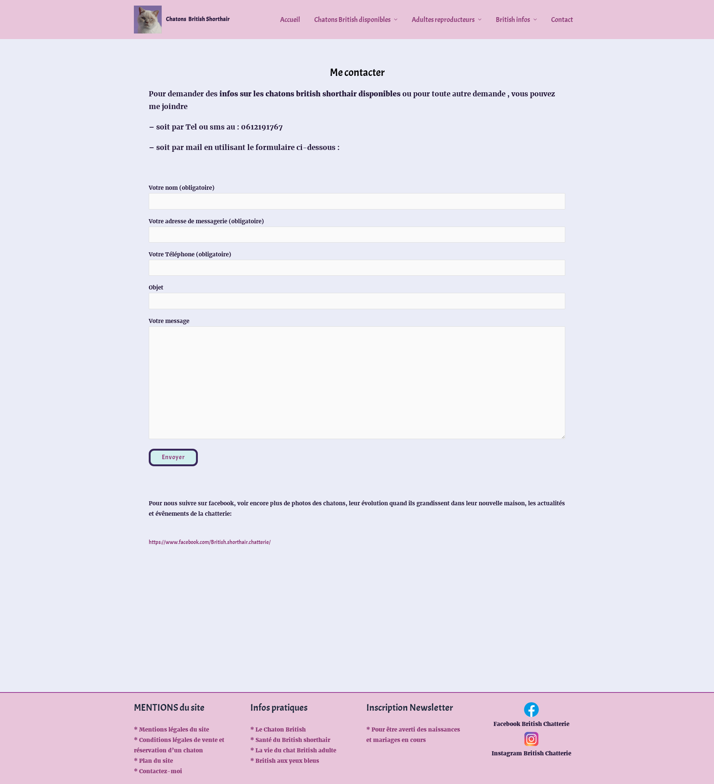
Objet (156, 287)
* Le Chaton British (278, 729)
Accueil (290, 19)
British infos (513, 19)
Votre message (169, 320)
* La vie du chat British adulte (293, 750)
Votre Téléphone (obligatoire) (190, 254)
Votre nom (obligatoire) (182, 187)
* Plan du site (153, 760)
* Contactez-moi (158, 771)
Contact (562, 19)
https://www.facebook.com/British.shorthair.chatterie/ (210, 542)
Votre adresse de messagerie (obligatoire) (206, 221)
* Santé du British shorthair (290, 739)
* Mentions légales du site (171, 729)
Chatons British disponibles (352, 19)
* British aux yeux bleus (284, 760)
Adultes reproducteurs (443, 19)
